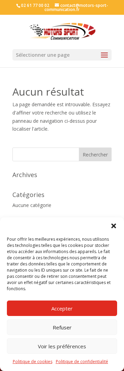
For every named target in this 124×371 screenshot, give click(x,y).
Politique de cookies (32, 361)
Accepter (62, 308)
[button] (113, 225)
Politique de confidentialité (82, 361)
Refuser (62, 327)
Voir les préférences (62, 346)
